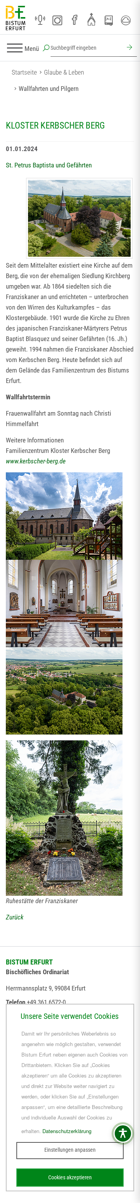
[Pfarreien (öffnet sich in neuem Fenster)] (91, 19)
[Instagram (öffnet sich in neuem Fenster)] (57, 20)
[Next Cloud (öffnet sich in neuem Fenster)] (125, 20)
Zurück (14, 917)
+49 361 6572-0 (46, 1002)
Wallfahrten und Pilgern (49, 88)
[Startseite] (15, 18)
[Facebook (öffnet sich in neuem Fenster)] (74, 20)
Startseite (24, 72)
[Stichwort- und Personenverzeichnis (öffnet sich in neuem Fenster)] (108, 20)
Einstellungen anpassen (70, 1150)
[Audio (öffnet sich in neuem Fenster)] (40, 20)
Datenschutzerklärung (66, 1131)
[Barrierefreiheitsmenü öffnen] (123, 1133)
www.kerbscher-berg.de (36, 461)
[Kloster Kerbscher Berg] (79, 218)
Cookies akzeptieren (70, 1177)
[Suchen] (128, 48)
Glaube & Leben (64, 72)
